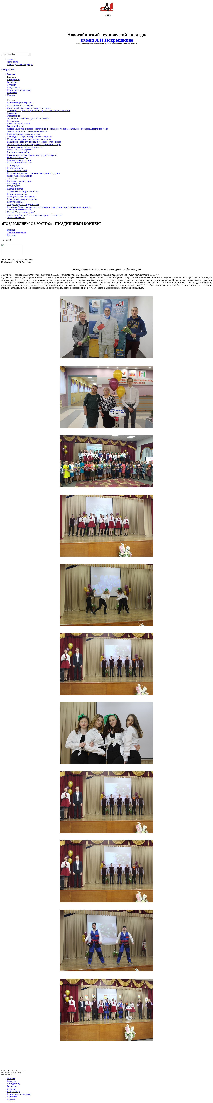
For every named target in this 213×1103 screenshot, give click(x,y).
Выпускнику (13, 87)
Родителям (12, 82)
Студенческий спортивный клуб (23, 191)
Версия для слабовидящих (20, 64)
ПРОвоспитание (15, 168)
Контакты (12, 92)
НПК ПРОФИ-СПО (17, 170)
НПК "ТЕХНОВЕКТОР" (19, 162)
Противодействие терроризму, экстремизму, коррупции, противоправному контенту (49, 207)
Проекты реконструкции (19, 181)
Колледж (11, 1081)
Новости (11, 235)
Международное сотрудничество (23, 204)
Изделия (11, 95)
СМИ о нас (12, 178)
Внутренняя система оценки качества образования (32, 155)
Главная (11, 74)
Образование (13, 116)
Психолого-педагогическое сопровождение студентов (33, 173)
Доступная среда (15, 202)
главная (10, 59)
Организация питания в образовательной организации (34, 144)
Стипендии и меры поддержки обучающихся (29, 136)
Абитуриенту (13, 79)
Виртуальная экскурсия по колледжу (25, 147)
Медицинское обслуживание (21, 196)
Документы (12, 113)
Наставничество (15, 189)
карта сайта (12, 62)
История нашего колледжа (20, 105)
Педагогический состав (18, 123)
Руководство (13, 121)
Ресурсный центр (15, 126)
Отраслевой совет (16, 217)
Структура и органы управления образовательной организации (38, 110)
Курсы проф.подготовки (19, 90)
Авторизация (7, 69)
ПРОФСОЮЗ (13, 186)
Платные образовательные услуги (24, 134)
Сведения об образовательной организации (28, 108)
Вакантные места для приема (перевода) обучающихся (34, 142)
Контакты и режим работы (20, 102)
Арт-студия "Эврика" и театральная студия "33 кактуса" (34, 215)
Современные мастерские (19, 209)
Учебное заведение (16, 232)
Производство (14, 183)
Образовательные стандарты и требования (28, 118)
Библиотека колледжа (17, 157)
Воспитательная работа (18, 152)
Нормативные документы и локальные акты (29, 139)
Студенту (11, 84)
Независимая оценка (17, 194)
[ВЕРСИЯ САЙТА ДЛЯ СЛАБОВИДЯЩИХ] (108, 16)
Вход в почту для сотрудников (22, 199)
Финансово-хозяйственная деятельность (27, 131)
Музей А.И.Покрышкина (19, 176)
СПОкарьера (13, 165)
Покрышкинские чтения (19, 160)
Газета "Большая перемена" (20, 149)
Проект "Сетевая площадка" (21, 212)
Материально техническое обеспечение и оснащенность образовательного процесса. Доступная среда (57, 129)
